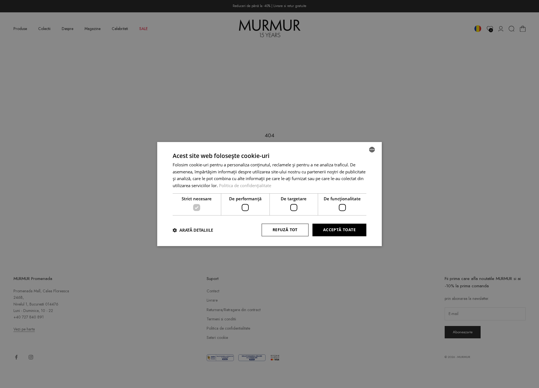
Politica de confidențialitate (245, 185)
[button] (193, 230)
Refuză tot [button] (285, 230)
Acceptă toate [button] (339, 230)
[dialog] (269, 194)
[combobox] (372, 149)
